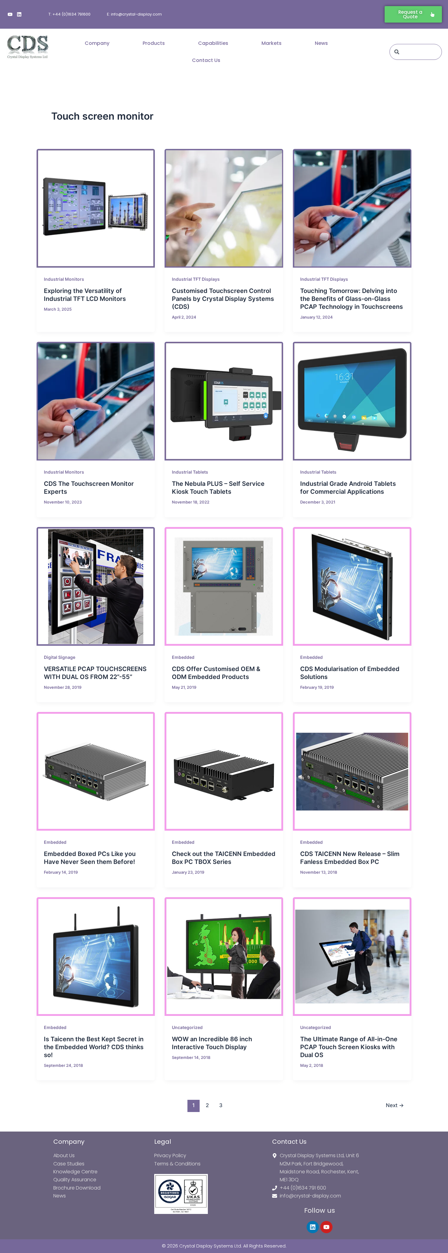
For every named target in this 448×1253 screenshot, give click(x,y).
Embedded (183, 657)
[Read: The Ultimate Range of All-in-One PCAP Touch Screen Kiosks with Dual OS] (352, 956)
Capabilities (213, 43)
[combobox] (415, 52)
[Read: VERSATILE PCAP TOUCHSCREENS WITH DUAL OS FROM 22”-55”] (96, 586)
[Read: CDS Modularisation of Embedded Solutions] (352, 586)
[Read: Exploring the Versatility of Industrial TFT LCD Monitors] (96, 208)
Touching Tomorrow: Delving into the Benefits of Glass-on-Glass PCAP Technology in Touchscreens (351, 298)
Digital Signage (59, 657)
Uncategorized (187, 1027)
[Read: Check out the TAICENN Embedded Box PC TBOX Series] (224, 771)
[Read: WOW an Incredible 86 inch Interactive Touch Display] (224, 956)
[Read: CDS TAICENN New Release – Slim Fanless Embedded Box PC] (352, 771)
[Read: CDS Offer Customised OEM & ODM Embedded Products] (224, 586)
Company (97, 43)
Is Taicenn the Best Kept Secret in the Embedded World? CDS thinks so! (94, 1047)
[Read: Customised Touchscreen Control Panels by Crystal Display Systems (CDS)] (224, 208)
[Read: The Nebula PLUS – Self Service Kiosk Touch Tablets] (224, 401)
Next (395, 1105)
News (321, 43)
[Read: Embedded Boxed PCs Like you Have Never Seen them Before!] (96, 771)
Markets (271, 43)
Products (154, 43)
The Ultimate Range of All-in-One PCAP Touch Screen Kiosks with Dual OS (348, 1047)
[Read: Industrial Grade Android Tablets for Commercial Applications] (352, 401)
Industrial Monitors (64, 279)
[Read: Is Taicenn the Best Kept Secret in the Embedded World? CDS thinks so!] (96, 956)
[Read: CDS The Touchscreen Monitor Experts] (96, 401)
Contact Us (206, 60)
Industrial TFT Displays (196, 279)
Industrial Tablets (190, 472)
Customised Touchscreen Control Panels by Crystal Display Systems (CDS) (223, 298)
